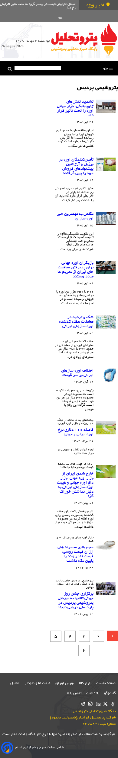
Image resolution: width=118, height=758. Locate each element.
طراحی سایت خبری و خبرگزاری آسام (39, 748)
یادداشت (92, 693)
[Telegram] (82, 704)
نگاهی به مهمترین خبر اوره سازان (75, 216)
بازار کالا (85, 683)
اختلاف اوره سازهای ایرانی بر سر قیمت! (77, 373)
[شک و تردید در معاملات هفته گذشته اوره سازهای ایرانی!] (106, 321)
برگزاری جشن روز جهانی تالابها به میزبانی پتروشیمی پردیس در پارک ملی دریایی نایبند (75, 601)
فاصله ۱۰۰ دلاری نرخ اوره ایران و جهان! (75, 432)
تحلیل (15, 683)
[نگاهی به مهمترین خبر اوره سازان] (106, 218)
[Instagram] (90, 704)
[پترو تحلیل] (84, 39)
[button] (10, 69)
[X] (105, 704)
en (60, 18)
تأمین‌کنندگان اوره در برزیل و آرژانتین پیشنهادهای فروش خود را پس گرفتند (76, 167)
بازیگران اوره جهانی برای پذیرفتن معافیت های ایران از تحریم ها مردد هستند (75, 270)
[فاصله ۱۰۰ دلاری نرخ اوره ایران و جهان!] (106, 427)
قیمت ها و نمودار (38, 683)
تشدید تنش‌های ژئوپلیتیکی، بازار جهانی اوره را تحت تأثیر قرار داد (75, 109)
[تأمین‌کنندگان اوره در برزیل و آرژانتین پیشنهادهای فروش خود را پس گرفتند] (106, 164)
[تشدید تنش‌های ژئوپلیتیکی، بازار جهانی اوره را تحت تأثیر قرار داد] (106, 106)
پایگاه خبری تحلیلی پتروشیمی (94, 711)
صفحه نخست (106, 683)
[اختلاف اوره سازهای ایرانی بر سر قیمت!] (106, 375)
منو (106, 69)
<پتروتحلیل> (67, 734)
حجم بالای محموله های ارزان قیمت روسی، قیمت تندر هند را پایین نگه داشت (75, 554)
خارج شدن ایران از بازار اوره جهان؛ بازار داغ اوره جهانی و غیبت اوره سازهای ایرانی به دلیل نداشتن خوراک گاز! (75, 485)
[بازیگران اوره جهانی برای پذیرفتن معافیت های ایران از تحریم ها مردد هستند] (106, 267)
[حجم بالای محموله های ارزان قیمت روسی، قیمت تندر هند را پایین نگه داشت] (106, 545)
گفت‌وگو (110, 693)
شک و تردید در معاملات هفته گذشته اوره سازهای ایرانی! (76, 322)
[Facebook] (113, 704)
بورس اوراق (64, 683)
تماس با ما (74, 693)
